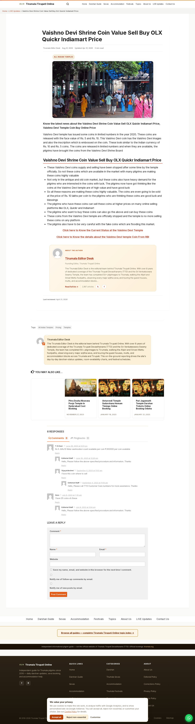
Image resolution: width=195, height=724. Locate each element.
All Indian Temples (63, 57)
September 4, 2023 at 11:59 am (95, 483)
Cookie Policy (70, 711)
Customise (95, 717)
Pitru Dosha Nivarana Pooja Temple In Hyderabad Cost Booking (79, 405)
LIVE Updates (158, 4)
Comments (59, 438)
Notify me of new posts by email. (66, 588)
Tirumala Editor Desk (79, 258)
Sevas (106, 4)
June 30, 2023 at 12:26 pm (87, 458)
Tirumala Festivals (115, 691)
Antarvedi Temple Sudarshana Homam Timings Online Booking (112, 405)
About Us (147, 4)
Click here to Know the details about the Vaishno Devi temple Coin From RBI (103, 237)
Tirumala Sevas (113, 677)
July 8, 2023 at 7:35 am (72, 495)
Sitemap (170, 718)
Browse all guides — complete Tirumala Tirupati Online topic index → (97, 633)
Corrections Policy (152, 684)
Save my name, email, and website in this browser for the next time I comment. (92, 570)
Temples (67, 327)
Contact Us (170, 4)
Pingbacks (81, 438)
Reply (57, 453)
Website (54, 559)
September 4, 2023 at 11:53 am (89, 470)
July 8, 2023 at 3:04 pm (86, 507)
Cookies (157, 718)
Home (84, 4)
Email (102, 549)
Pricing (58, 327)
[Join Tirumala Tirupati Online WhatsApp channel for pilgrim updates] (189, 718)
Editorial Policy (150, 677)
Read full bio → (71, 287)
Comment (55, 531)
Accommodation (117, 4)
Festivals (129, 4)
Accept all (56, 717)
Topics (138, 4)
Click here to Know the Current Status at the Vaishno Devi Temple (103, 230)
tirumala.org (148, 647)
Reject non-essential (76, 717)
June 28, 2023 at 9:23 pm (76, 446)
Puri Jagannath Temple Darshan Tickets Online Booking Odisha (144, 405)
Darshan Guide (95, 4)
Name (53, 549)
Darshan (110, 670)
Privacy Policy (150, 691)
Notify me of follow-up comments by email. (71, 579)
